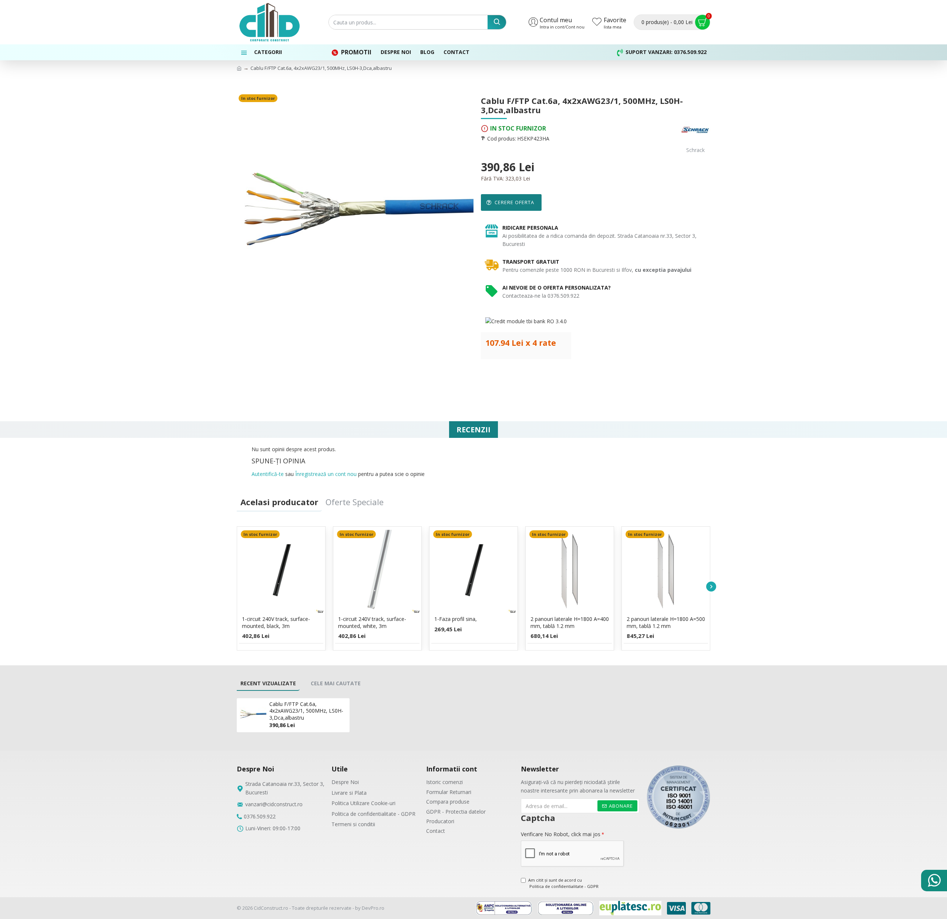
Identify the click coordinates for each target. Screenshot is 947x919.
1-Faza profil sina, (455, 619)
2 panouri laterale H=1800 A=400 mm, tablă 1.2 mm (569, 622)
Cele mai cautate (336, 683)
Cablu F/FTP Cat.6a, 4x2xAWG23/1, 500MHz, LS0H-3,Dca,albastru (306, 711)
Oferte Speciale (355, 501)
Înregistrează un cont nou (326, 473)
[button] (235, 586)
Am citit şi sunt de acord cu (563, 883)
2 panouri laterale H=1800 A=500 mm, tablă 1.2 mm (666, 622)
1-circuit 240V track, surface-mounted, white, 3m (372, 622)
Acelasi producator (279, 501)
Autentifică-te (268, 473)
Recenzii (473, 430)
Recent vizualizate (268, 683)
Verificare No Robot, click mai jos (560, 834)
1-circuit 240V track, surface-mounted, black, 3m (276, 622)
